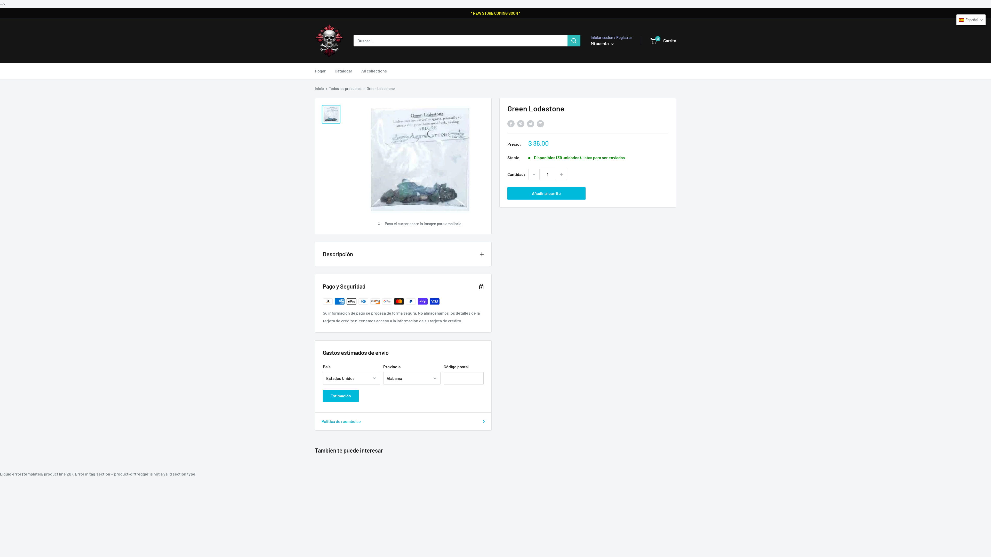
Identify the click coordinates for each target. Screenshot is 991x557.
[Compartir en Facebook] (511, 124)
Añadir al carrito (546, 193)
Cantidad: (516, 174)
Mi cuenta (600, 43)
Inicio (319, 88)
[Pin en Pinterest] (520, 124)
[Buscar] (574, 40)
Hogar (320, 70)
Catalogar (343, 70)
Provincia (392, 366)
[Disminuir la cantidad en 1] (534, 174)
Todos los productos (345, 88)
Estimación (341, 395)
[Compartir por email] (540, 124)
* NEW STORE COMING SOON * (495, 13)
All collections (374, 70)
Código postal (456, 366)
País (327, 366)
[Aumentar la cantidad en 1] (561, 174)
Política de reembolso (341, 421)
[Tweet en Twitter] (530, 124)
